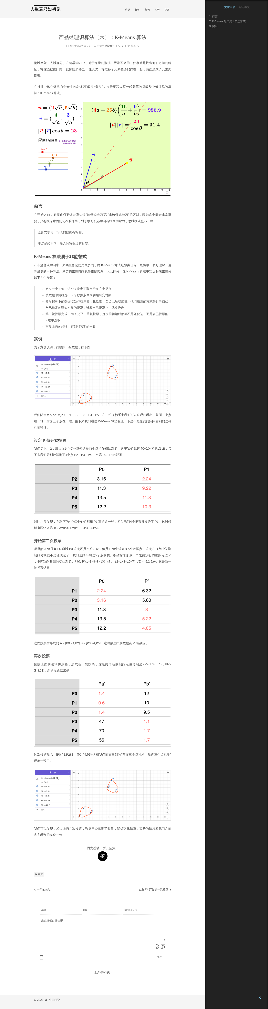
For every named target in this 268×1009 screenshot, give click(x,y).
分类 (127, 10)
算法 (40, 874)
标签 (137, 10)
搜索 (166, 10)
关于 (157, 10)
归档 (147, 10)
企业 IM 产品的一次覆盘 (153, 889)
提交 (159, 957)
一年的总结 (44, 889)
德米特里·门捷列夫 (85, 69)
